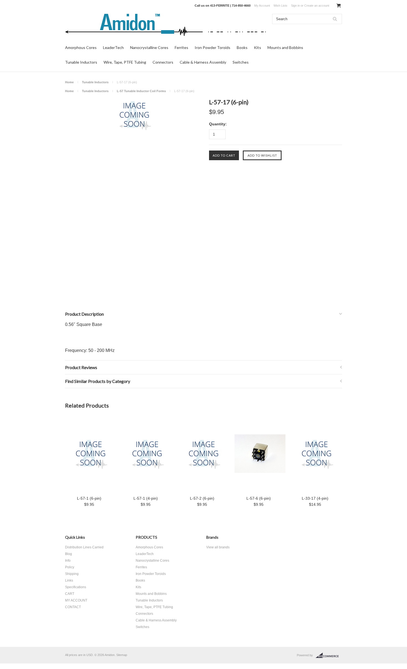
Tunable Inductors (81, 62)
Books (242, 47)
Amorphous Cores (81, 47)
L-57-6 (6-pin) (258, 498)
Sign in (295, 5)
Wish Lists (280, 5)
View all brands (218, 547)
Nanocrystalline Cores (149, 47)
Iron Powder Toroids (212, 47)
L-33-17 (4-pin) (315, 498)
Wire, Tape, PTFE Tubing (125, 62)
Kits (257, 47)
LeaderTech (113, 47)
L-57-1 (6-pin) (89, 498)
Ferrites (181, 47)
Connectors (163, 62)
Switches (241, 62)
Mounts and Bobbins (285, 47)
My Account (262, 5)
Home (69, 82)
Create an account (316, 5)
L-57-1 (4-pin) (145, 498)
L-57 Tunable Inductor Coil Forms (141, 91)
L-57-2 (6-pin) (202, 498)
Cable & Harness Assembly (203, 62)
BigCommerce (329, 655)
